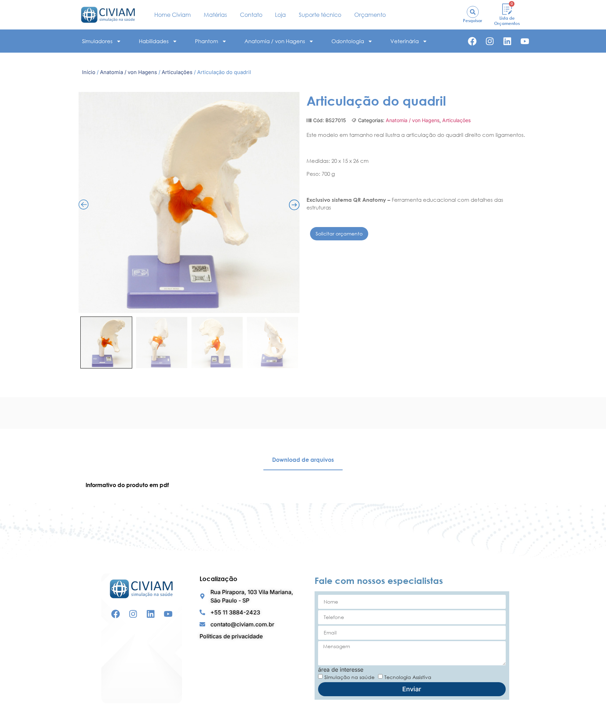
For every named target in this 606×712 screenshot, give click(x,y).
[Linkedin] (507, 41)
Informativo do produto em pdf (127, 484)
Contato (251, 14)
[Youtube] (525, 41)
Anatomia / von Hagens (274, 41)
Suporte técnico (320, 14)
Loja (280, 14)
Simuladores (97, 41)
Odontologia (347, 41)
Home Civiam (172, 14)
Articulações (177, 72)
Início (88, 72)
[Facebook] (472, 41)
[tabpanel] (303, 485)
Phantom (206, 41)
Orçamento (370, 14)
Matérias (215, 14)
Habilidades (154, 41)
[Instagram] (490, 41)
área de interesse (340, 669)
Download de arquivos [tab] (303, 459)
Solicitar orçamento (339, 234)
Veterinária (404, 41)
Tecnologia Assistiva (407, 677)
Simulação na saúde (349, 677)
